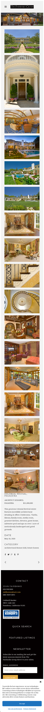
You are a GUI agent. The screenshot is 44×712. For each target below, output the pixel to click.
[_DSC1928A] (22, 81)
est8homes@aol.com (12, 592)
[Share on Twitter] (8, 554)
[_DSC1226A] (22, 378)
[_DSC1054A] (22, 404)
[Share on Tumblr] (15, 554)
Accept (22, 704)
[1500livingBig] (22, 250)
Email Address (10, 665)
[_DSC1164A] (22, 353)
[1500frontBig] (22, 41)
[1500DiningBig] (22, 224)
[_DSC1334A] (22, 481)
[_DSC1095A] (22, 276)
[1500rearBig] (22, 198)
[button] (40, 682)
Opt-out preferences (15, 709)
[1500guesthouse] (22, 121)
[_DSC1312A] (22, 430)
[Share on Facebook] (5, 554)
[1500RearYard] (22, 147)
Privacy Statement (29, 709)
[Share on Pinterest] (18, 554)
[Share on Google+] (12, 554)
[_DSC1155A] (22, 327)
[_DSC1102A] (22, 301)
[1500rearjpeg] (22, 173)
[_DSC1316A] (22, 455)
